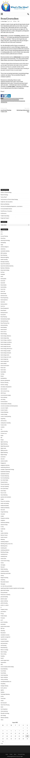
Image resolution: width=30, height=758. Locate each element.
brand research (4, 329)
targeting (2, 692)
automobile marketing (5, 251)
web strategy (3, 715)
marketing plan (4, 547)
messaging (3, 564)
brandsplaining (3, 378)
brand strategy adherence (6, 335)
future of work (3, 492)
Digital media (3, 448)
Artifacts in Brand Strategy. (6, 192)
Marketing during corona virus (7, 543)
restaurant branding (4, 641)
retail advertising (4, 643)
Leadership (3, 528)
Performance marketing (5, 594)
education (3, 458)
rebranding (3, 630)
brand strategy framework (6, 352)
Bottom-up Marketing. (5, 204)
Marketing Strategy (4, 552)
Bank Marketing (4, 255)
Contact (11, 754)
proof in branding (4, 622)
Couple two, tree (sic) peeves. (7, 201)
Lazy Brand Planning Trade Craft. (6, 110)
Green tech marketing (5, 501)
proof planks (3, 624)
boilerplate (3, 274)
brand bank (3, 280)
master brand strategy (5, 560)
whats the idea (21, 101)
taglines (2, 690)
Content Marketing (4, 412)
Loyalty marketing (4, 533)
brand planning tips (4, 321)
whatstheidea (4, 102)
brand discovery (4, 295)
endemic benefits (4, 461)
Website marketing (4, 717)
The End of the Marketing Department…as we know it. (12, 206)
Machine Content (4, 535)
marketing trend (4, 556)
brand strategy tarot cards (6, 357)
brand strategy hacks (5, 354)
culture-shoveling (4, 431)
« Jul (2, 743)
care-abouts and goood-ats (6, 386)
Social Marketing (4, 668)
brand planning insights (5, 318)
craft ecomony (3, 420)
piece (5, 37)
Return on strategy (4, 649)
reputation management (5, 637)
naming (2, 575)
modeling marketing (5, 571)
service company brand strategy (7, 666)
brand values (3, 369)
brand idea (3, 301)
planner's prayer (4, 598)
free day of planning (5, 486)
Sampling (2, 656)
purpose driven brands (5, 626)
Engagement (3, 463)
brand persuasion (4, 312)
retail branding (3, 645)
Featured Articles (4, 482)
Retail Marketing (4, 647)
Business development (5, 380)
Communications (4, 401)
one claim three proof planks (6, 586)
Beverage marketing (5, 261)
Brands (2, 376)
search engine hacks (5, 660)
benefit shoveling (4, 259)
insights (2, 516)
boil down (2, 272)
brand (2, 276)
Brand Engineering (4, 297)
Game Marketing (4, 494)
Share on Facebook (2, 95)
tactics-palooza (4, 687)
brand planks (3, 99)
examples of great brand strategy (7, 469)
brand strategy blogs (5, 338)
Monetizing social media (5, 573)
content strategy (4, 414)
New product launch (5, 581)
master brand (3, 558)
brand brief (3, 282)
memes (2, 562)
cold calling (3, 399)
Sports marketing (4, 677)
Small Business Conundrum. (6, 211)
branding (2, 374)
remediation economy (5, 634)
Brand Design (3, 293)
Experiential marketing (5, 471)
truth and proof (4, 702)
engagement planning (5, 465)
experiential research (5, 473)
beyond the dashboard (5, 263)
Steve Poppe (4, 21)
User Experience (4, 709)
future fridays (3, 490)
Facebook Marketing (5, 475)
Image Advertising (4, 511)
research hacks (4, 639)
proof (2, 620)
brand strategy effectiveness (6, 348)
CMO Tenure (3, 393)
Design (2, 439)
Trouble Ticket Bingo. (5, 215)
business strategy (4, 384)
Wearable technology (5, 713)
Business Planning (4, 382)
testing (2, 696)
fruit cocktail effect (4, 488)
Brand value (3, 367)
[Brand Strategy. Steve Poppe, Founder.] (15, 6)
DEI (1, 437)
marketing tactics (4, 554)
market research (4, 537)
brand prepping (4, 327)
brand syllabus (4, 363)
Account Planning (4, 236)
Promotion (3, 617)
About (15, 754)
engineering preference (5, 467)
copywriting (3, 418)
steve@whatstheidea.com (6, 681)
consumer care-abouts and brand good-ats (9, 405)
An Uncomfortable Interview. (6, 208)
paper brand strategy (5, 590)
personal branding (4, 596)
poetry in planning (4, 600)
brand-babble (3, 371)
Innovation (3, 514)
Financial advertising (5, 484)
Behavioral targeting (5, 257)
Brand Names (3, 310)
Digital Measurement (5, 446)
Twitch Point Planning (5, 704)
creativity (2, 427)
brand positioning (4, 325)
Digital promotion (4, 450)
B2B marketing (4, 253)
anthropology (3, 242)
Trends (2, 700)
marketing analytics (5, 541)
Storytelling (3, 683)
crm (1, 429)
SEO (2, 664)
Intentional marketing (5, 522)
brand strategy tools (5, 361)
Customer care (4, 433)
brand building (3, 287)
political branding (4, 603)
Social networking (4, 675)
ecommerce (3, 456)
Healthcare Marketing (5, 507)
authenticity (3, 248)
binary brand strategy (5, 270)
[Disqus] (15, 131)
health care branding (5, 503)
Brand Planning (10, 99)
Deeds (2, 435)
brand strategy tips (4, 359)
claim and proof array (5, 391)
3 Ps (2, 231)
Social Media (3, 670)
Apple (2, 244)
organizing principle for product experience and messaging (12, 588)
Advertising (3, 238)
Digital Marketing (4, 444)
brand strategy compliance (6, 340)
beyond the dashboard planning (7, 265)
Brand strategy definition (6, 344)
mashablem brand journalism (6, 101)
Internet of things (4, 524)
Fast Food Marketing (5, 477)
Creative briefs (4, 424)
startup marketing (4, 679)
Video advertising (4, 711)
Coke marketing (4, 397)
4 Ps (2, 234)
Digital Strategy (4, 454)
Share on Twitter (5, 95)
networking (3, 579)
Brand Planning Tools (5, 323)
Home (7, 754)
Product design (4, 615)
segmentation (3, 662)
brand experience (4, 299)
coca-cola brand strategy (6, 395)
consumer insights (4, 408)
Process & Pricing (21, 754)
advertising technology (5, 240)
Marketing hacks (4, 545)
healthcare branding (5, 505)
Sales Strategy (4, 651)
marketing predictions (5, 550)
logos (2, 531)
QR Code (2, 628)
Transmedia (3, 698)
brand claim (3, 289)
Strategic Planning (4, 685)
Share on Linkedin (9, 95)
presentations (3, 611)
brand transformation (5, 365)
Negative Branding (4, 577)
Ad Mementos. (4, 213)
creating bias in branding (6, 422)
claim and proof (4, 388)
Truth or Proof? (4, 197)
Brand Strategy (4, 333)
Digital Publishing (4, 452)
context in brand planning (6, 416)
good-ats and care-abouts (6, 497)
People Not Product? (5, 218)
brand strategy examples (6, 350)
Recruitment (3, 632)
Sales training (3, 654)
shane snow (15, 101)
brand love (3, 306)
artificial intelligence (5, 246)
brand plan (21, 98)
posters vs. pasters (5, 605)
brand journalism (4, 304)
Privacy (2, 613)
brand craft (3, 291)
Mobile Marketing (4, 569)
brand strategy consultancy (6, 342)
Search (2, 658)
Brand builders (3, 285)
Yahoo (2, 719)
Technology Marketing (5, 694)
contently (16, 99)
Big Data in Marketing (5, 268)
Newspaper (3, 584)
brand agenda (3, 278)
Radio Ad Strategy (4, 194)
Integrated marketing (5, 518)
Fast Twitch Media (4, 480)
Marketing (3, 539)
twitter (2, 707)
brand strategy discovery (6, 346)
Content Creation (4, 410)
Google (2, 499)
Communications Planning (6, 403)
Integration (3, 520)
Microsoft (2, 567)
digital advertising (4, 441)
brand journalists (14, 98)
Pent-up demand (4, 592)
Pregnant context (4, 609)
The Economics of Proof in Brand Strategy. (9, 199)
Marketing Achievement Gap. (23, 110)
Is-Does (2, 526)
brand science (3, 331)
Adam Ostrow (7, 98)
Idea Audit (3, 509)
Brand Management (5, 308)
